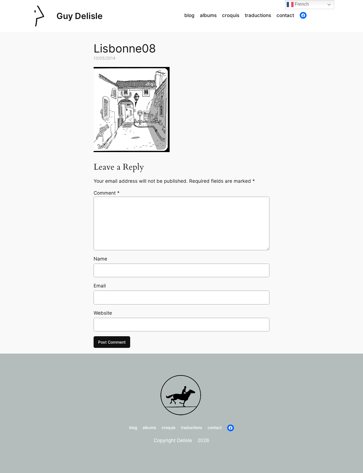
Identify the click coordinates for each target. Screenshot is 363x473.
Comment (107, 193)
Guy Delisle (79, 16)
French (301, 4)
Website (103, 313)
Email (100, 286)
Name (100, 259)
